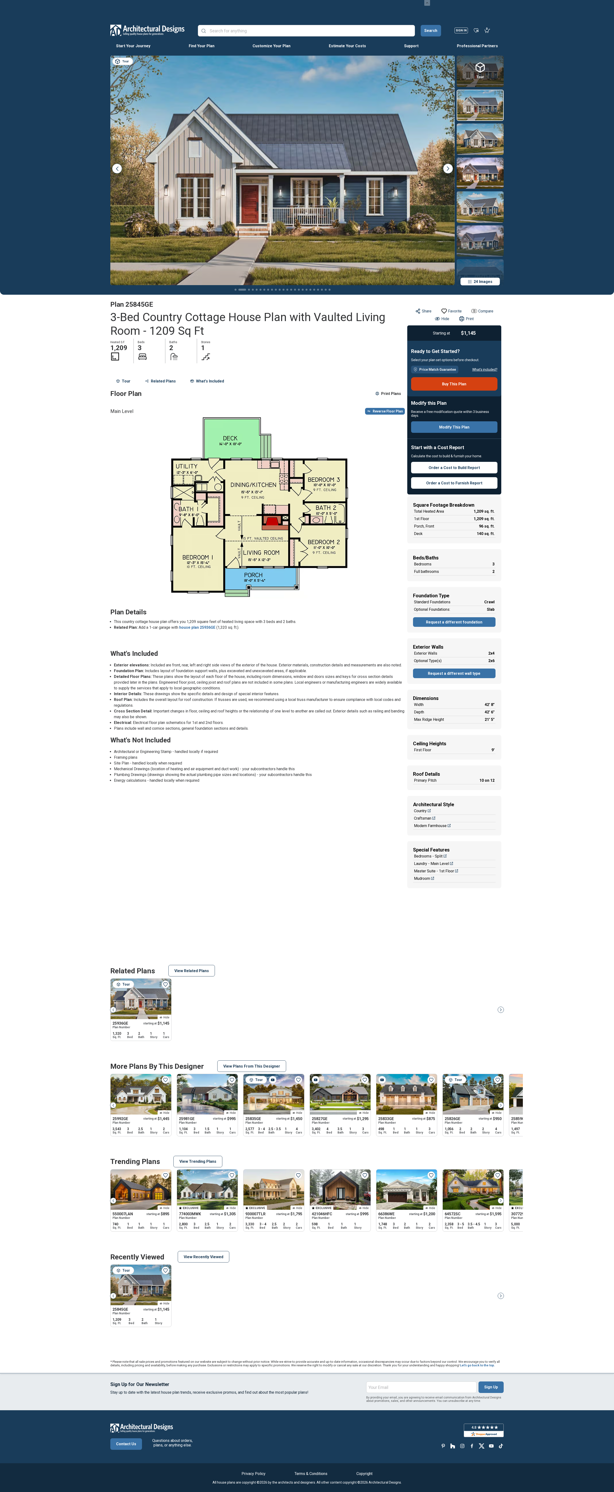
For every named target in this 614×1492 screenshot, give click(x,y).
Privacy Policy (254, 1473)
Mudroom (422, 878)
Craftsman (422, 818)
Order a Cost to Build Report (454, 467)
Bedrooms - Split (428, 856)
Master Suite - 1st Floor (434, 871)
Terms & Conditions (311, 1473)
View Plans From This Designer (251, 1066)
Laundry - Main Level (431, 863)
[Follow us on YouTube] (491, 1446)
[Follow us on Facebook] (472, 1446)
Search (430, 30)
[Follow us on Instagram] (462, 1446)
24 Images (483, 281)
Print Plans (391, 393)
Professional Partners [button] (477, 46)
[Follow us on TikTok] (501, 1446)
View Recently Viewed (203, 1257)
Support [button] (411, 46)
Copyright (364, 1473)
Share (426, 311)
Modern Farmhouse (430, 825)
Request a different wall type (454, 673)
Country (420, 811)
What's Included (210, 381)
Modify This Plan (454, 427)
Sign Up (491, 1387)
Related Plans (163, 381)
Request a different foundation (454, 622)
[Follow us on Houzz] (453, 1446)
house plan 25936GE (197, 627)
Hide (445, 319)
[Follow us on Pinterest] (443, 1446)
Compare (485, 311)
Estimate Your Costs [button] (347, 46)
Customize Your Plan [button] (271, 46)
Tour (126, 381)
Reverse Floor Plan (388, 411)
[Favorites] (476, 30)
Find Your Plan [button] (201, 46)
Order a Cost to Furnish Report (454, 483)
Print (470, 319)
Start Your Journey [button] (133, 46)
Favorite (455, 311)
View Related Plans (191, 971)
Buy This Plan (454, 384)
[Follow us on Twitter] (481, 1446)
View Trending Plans (197, 1161)
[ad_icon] (147, 30)
